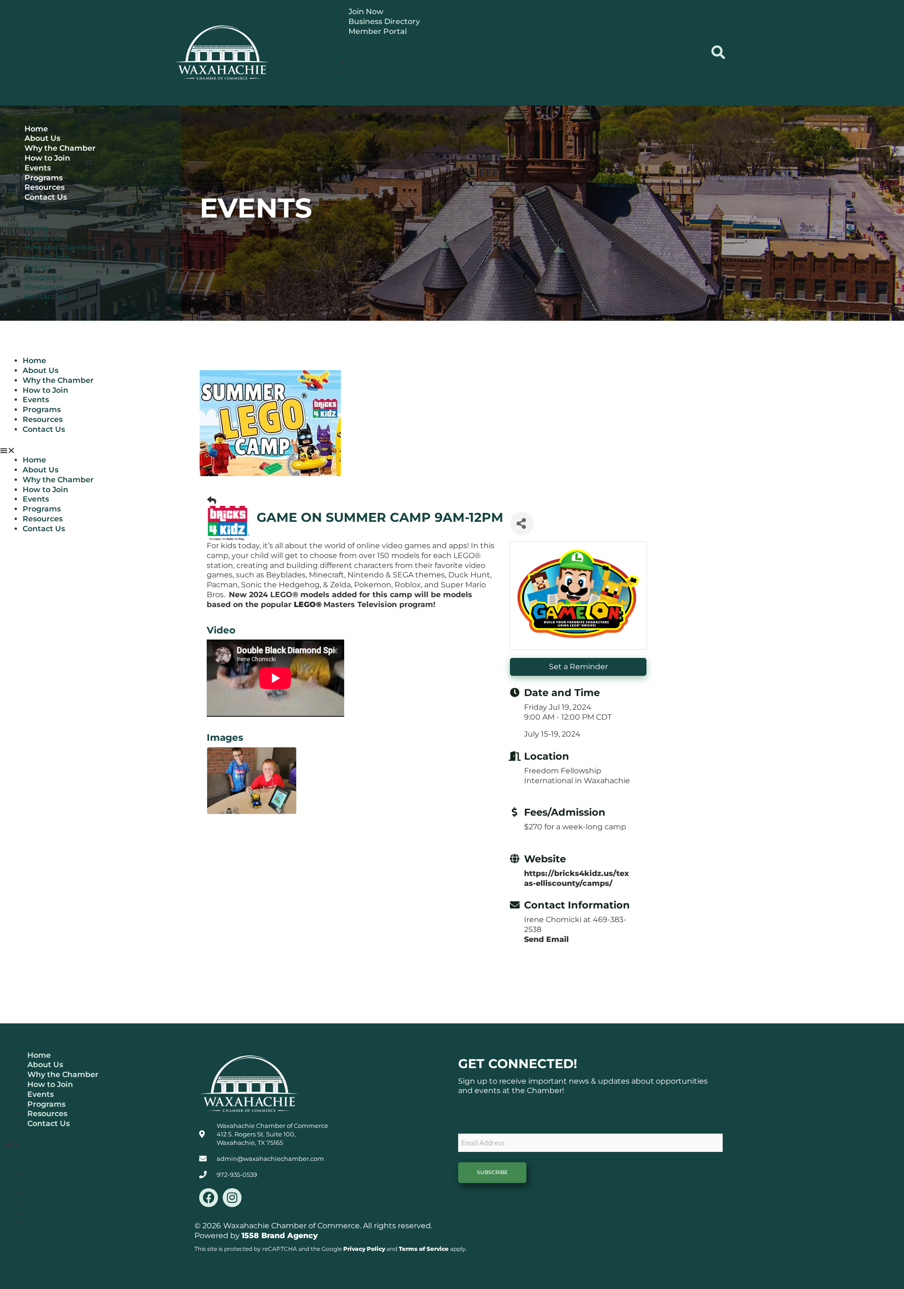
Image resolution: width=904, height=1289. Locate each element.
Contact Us (45, 197)
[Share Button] (521, 523)
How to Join (47, 158)
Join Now (365, 11)
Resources (44, 187)
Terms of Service (424, 1248)
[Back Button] (211, 501)
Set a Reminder (578, 666)
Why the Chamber (60, 148)
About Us (42, 138)
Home (36, 128)
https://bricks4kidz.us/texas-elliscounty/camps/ (576, 878)
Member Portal (377, 31)
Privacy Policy (364, 1248)
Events (37, 167)
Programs (43, 177)
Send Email (546, 939)
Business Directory (384, 21)
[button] (513, 52)
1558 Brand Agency (280, 1235)
